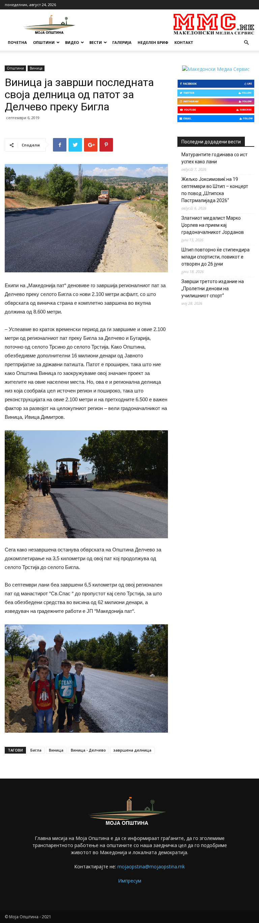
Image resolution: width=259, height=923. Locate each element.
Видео (72, 42)
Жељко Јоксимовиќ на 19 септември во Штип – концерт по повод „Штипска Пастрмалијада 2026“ (214, 190)
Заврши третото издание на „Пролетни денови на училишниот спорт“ (212, 288)
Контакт (183, 42)
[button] (246, 42)
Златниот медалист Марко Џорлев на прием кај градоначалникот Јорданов (212, 225)
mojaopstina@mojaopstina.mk (151, 866)
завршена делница (132, 750)
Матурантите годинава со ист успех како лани (214, 158)
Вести (95, 42)
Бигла (35, 750)
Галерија (122, 42)
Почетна (17, 42)
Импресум (129, 880)
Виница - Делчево (88, 750)
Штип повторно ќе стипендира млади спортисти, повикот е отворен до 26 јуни (215, 257)
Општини (44, 42)
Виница (36, 68)
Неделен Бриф (153, 42)
